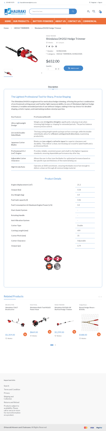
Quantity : (49, 66)
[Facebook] (46, 46)
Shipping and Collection (9, 397)
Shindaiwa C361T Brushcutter (11, 308)
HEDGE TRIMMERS (21, 28)
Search (6, 386)
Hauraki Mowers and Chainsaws (18, 427)
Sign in (100, 2)
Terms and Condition (12, 389)
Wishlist (50, 42)
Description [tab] (53, 87)
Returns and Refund (11, 402)
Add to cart (75, 68)
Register (93, 2)
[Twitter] (49, 46)
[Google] (53, 46)
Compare (61, 42)
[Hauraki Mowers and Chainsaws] (15, 11)
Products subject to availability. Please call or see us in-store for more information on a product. (12, 410)
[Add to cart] (25, 334)
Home (6, 28)
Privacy (7, 393)
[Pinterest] (56, 46)
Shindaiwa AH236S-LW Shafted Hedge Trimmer (63, 308)
